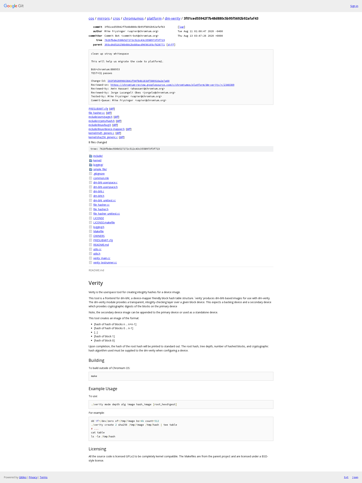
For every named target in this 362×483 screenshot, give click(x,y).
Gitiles (22, 477)
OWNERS (99, 236)
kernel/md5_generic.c (101, 133)
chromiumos (133, 18)
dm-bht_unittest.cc (104, 200)
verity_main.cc (101, 258)
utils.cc (97, 249)
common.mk (101, 178)
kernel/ (97, 160)
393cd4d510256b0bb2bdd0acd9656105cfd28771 (134, 44)
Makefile (98, 231)
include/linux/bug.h (100, 125)
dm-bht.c (98, 191)
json (355, 477)
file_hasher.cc (97, 113)
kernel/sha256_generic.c (103, 137)
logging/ (98, 164)
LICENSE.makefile (104, 222)
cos (91, 18)
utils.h (96, 253)
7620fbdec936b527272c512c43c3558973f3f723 (134, 40)
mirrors (103, 18)
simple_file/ (100, 169)
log (181, 27)
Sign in (354, 6)
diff (171, 44)
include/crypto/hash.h (102, 121)
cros (116, 18)
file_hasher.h (100, 209)
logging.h (98, 227)
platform (154, 18)
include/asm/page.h (100, 117)
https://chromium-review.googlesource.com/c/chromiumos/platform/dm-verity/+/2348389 (172, 84)
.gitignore (99, 173)
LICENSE (98, 218)
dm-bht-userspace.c (105, 182)
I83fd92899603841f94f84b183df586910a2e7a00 (138, 80)
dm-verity (172, 18)
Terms (44, 477)
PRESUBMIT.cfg (98, 108)
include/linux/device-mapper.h (107, 129)
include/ (98, 156)
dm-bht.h (98, 196)
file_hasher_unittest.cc (106, 213)
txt (346, 477)
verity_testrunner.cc (105, 262)
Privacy (33, 477)
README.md (101, 245)
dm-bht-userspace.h (105, 187)
